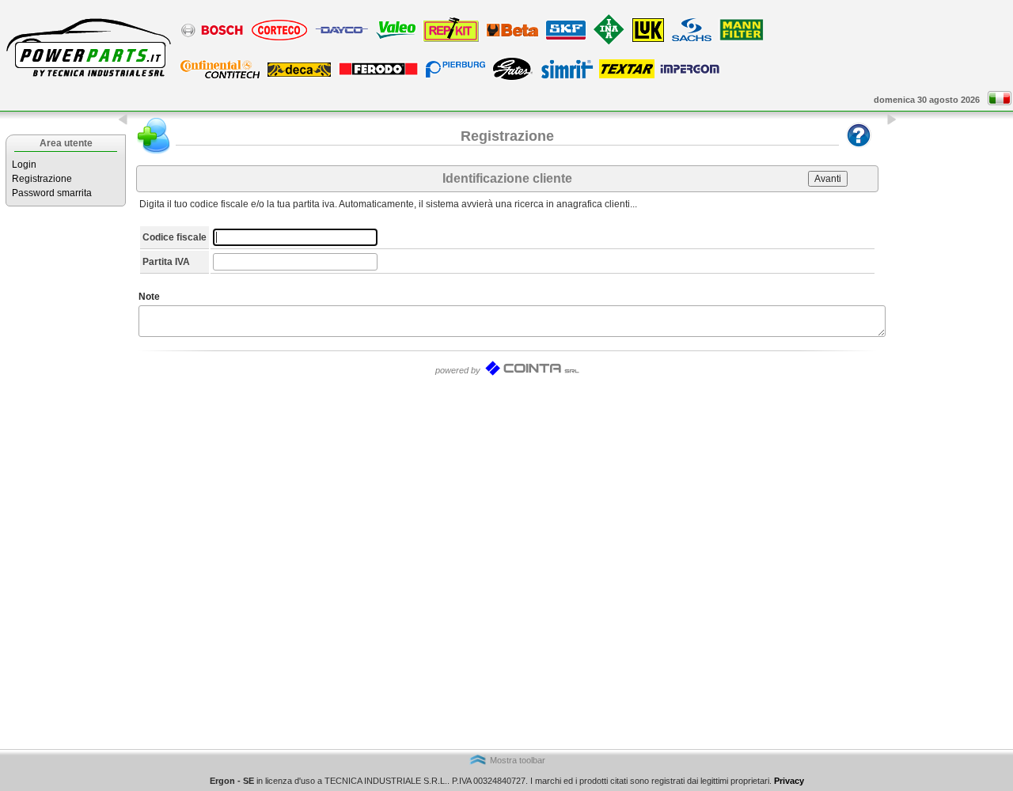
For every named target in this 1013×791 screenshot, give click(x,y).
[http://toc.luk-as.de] (648, 41)
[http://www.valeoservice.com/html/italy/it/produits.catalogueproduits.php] (396, 38)
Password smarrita (52, 193)
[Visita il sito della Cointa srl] (531, 373)
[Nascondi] (123, 122)
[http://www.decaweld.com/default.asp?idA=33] (299, 75)
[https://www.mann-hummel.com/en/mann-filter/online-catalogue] (741, 39)
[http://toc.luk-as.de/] (609, 44)
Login (24, 164)
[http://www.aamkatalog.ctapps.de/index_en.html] (220, 77)
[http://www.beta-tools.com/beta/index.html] (512, 35)
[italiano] (999, 102)
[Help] (859, 151)
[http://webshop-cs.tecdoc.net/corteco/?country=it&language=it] (279, 39)
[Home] (86, 80)
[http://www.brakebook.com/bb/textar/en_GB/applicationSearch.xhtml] (626, 75)
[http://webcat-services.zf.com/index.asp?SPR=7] (692, 40)
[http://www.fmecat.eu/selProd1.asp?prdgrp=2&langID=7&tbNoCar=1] (378, 74)
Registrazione (42, 178)
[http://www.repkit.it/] (451, 41)
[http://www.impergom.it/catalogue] (690, 72)
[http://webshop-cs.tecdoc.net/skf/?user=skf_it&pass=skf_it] (566, 38)
